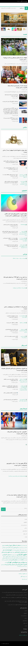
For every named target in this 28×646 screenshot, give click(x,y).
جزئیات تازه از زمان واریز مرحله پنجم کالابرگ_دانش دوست (17, 87)
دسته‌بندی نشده (24, 525)
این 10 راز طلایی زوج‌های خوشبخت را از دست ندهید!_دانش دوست (11, 168)
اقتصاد (25, 34)
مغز (17, 560)
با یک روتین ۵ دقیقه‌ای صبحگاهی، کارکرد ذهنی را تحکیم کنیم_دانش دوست (10, 161)
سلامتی (25, 127)
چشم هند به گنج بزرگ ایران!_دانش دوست (10, 101)
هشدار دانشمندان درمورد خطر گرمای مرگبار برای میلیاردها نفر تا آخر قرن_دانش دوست (10, 232)
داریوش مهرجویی (14, 554)
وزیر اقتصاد (3, 559)
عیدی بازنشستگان (10, 558)
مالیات (22, 560)
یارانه (6, 564)
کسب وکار (17, 25)
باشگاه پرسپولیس (24, 550)
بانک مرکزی (19, 550)
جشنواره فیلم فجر (20, 552)
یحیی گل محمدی (24, 566)
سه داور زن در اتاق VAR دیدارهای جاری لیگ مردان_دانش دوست (15, 278)
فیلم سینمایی (4, 558)
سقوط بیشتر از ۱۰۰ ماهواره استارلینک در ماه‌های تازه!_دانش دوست (10, 238)
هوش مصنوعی (8, 560)
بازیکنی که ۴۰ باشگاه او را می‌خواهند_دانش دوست (15, 308)
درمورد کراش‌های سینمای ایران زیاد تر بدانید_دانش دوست (17, 496)
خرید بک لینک (24, 579)
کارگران (6, 562)
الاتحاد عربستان (24, 547)
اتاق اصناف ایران (24, 545)
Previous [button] (14, 20)
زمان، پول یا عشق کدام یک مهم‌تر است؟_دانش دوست (15, 151)
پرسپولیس (23, 562)
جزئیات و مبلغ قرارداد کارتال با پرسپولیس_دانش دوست (12, 316)
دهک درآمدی (25, 556)
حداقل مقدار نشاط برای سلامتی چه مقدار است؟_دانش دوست (10, 225)
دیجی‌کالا (22, 556)
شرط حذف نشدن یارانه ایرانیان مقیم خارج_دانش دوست (11, 95)
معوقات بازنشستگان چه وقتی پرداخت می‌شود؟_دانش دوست (15, 59)
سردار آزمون (13, 556)
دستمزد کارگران (6, 555)
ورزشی (25, 254)
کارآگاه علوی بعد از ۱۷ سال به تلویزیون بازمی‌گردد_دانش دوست (17, 464)
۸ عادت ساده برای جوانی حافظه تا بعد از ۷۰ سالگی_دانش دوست (10, 175)
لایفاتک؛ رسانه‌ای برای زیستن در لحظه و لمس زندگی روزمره (11, 380)
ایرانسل (15, 547)
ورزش (26, 537)
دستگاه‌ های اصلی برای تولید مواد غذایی (11, 399)
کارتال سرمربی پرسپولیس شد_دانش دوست (11, 337)
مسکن (19, 559)
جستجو (26, 508)
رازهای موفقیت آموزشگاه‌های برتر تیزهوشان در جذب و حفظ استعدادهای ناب (10, 386)
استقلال (19, 545)
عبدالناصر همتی (16, 558)
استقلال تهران (12, 545)
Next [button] (2, 20)
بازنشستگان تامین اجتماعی (7, 547)
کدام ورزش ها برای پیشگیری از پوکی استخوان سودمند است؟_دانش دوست (11, 182)
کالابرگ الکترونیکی (22, 564)
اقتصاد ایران (5, 545)
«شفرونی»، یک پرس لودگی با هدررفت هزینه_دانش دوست (17, 433)
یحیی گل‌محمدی (19, 566)
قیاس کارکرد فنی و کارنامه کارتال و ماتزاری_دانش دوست (12, 330)
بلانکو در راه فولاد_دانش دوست (12, 322)
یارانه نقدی (3, 564)
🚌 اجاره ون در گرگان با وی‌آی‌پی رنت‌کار (11, 393)
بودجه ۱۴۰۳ (14, 550)
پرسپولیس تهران (13, 562)
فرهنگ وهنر (23, 409)
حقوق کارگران (22, 554)
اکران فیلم (20, 547)
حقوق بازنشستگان (6, 552)
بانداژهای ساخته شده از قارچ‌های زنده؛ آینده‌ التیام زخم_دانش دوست (11, 245)
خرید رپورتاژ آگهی (24, 576)
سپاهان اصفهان (8, 556)
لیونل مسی (25, 559)
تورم (10, 549)
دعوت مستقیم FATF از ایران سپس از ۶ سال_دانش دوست (10, 118)
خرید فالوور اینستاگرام (23, 573)
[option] (25, 29)
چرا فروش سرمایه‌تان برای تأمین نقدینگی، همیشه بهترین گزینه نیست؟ (14, 369)
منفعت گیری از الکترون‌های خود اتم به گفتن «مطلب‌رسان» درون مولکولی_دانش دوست (16, 215)
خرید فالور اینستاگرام (23, 635)
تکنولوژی (24, 191)
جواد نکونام (12, 552)
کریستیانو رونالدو (12, 565)
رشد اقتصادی (18, 556)
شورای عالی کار (22, 558)
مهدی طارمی (14, 560)
